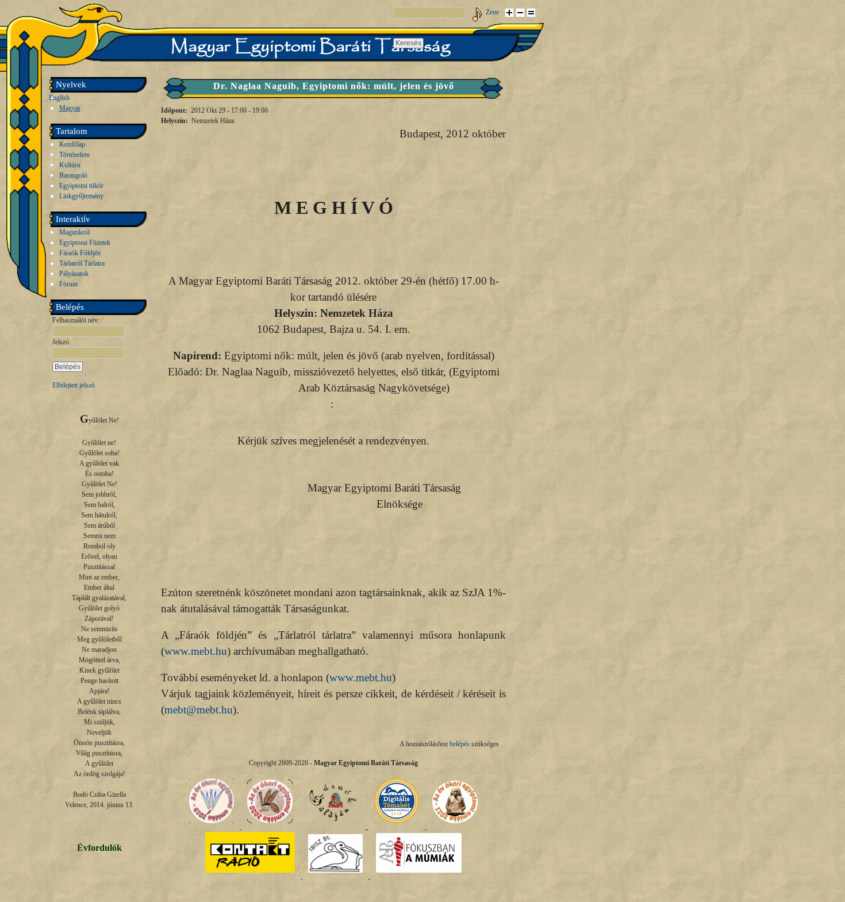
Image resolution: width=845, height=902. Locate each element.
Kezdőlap (72, 144)
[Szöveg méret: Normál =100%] (531, 12)
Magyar (69, 108)
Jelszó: (64, 342)
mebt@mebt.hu (198, 710)
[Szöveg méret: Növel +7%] (509, 12)
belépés (460, 744)
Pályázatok (74, 274)
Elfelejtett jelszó (73, 385)
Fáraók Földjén (80, 253)
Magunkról (74, 232)
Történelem (74, 155)
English (59, 98)
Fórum (68, 284)
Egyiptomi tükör (81, 186)
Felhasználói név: (78, 320)
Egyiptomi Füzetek (84, 243)
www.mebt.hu (195, 651)
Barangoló (73, 175)
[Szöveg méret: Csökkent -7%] (520, 12)
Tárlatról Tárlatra (82, 263)
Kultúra (69, 165)
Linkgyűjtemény (81, 196)
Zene (492, 12)
